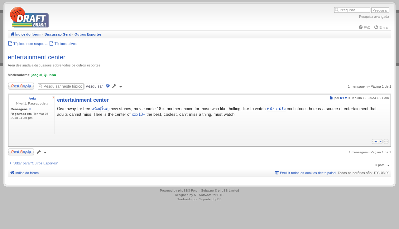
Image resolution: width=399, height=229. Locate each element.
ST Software (203, 195)
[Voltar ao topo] (386, 141)
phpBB (183, 190)
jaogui (36, 75)
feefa (32, 98)
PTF (220, 195)
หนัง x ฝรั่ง (276, 108)
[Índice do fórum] (56, 26)
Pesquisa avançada (374, 16)
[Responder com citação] (377, 141)
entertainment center (36, 57)
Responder (16, 85)
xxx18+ (138, 114)
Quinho (50, 75)
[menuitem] (364, 27)
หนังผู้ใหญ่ (100, 108)
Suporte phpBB (210, 199)
